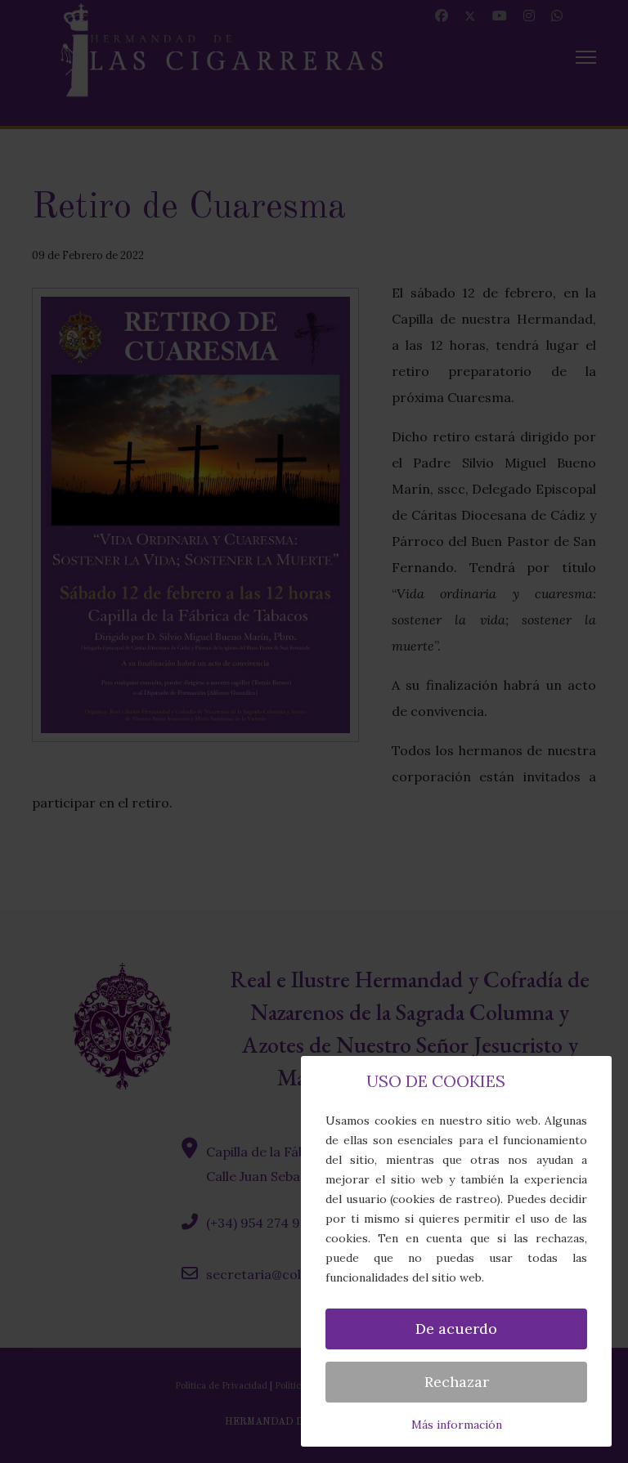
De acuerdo (456, 1328)
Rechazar (456, 1381)
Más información (456, 1424)
